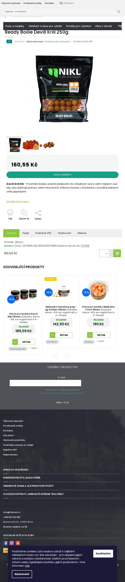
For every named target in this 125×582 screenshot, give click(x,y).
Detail (26, 342)
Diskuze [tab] (82, 233)
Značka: (82, 41)
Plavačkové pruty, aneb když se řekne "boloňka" (33, 494)
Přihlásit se (62, 402)
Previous (55, 356)
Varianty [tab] (11, 233)
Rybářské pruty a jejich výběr (21, 477)
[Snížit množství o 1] (110, 255)
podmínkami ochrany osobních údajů (62, 393)
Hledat (121, 11)
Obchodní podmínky (14, 440)
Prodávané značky (13, 425)
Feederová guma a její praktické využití (28, 486)
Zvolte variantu (62, 174)
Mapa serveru (10, 454)
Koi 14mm (52, 341)
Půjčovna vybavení (13, 421)
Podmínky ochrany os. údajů (18, 445)
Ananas (89, 341)
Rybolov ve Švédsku (15, 469)
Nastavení (22, 574)
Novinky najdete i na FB (15, 526)
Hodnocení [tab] (64, 233)
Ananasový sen (18, 348)
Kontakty (8, 430)
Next (67, 356)
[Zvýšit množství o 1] (110, 251)
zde (27, 566)
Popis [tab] (26, 233)
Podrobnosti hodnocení (57, 41)
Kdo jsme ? (9, 435)
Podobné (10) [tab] (43, 233)
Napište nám (10, 449)
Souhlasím (103, 553)
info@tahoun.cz (11, 512)
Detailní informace (18, 201)
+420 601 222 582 (11, 517)
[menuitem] (14, 26)
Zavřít (40, 208)
